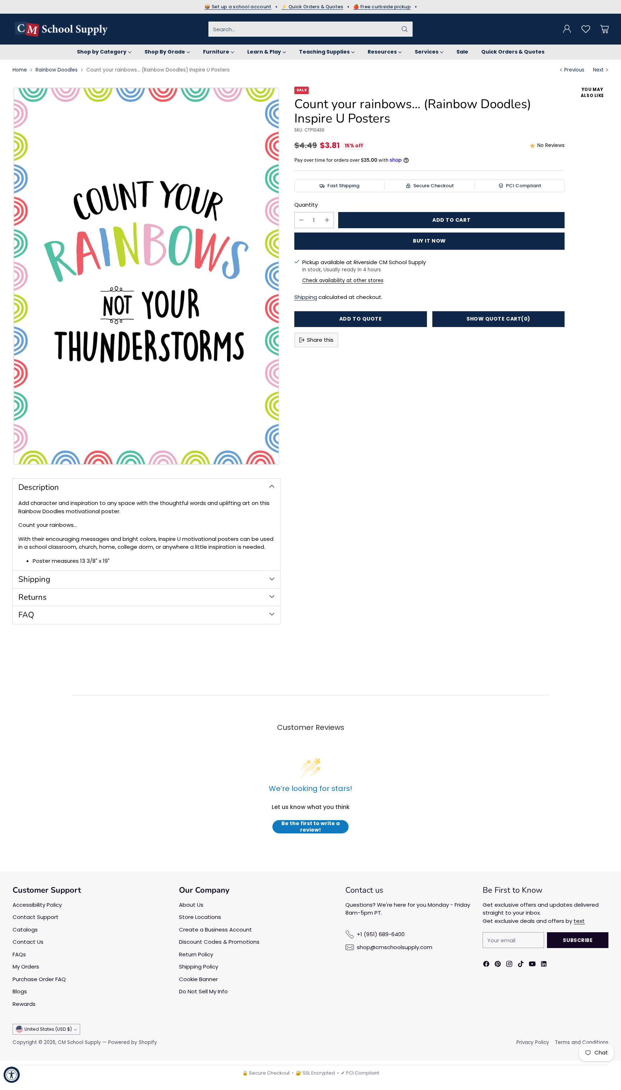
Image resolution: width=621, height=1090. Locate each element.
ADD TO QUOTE (360, 318)
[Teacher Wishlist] (586, 29)
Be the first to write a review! (310, 826)
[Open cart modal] (604, 29)
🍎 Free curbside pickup (382, 7)
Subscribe (578, 940)
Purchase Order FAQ (39, 979)
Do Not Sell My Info (203, 991)
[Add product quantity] (327, 220)
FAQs (19, 954)
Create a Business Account (215, 929)
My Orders (26, 966)
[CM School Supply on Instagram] (509, 965)
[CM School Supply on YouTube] (532, 965)
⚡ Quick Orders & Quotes (312, 7)
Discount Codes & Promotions (219, 942)
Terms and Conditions (581, 1042)
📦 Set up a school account (238, 7)
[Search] (405, 29)
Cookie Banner (198, 979)
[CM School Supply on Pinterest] (497, 965)
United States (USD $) (48, 1029)
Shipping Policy (198, 966)
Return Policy (196, 954)
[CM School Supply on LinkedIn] (543, 965)
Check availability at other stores (342, 280)
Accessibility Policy (37, 905)
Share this (320, 340)
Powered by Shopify (132, 1042)
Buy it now (429, 240)
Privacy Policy (532, 1042)
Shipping (305, 297)
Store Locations (200, 917)
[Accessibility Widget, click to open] (12, 1075)
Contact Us (28, 942)
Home (20, 69)
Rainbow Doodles (57, 69)
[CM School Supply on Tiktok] (520, 965)
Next (598, 69)
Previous (574, 69)
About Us (191, 905)
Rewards (24, 1004)
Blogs (20, 991)
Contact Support (36, 917)
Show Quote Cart (498, 318)
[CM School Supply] (61, 29)
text (579, 921)
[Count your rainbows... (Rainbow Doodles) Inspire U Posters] (146, 276)
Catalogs (25, 929)
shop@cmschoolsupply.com (394, 947)
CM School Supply (79, 1042)
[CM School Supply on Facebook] (486, 965)
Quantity (306, 204)
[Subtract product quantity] (301, 220)
